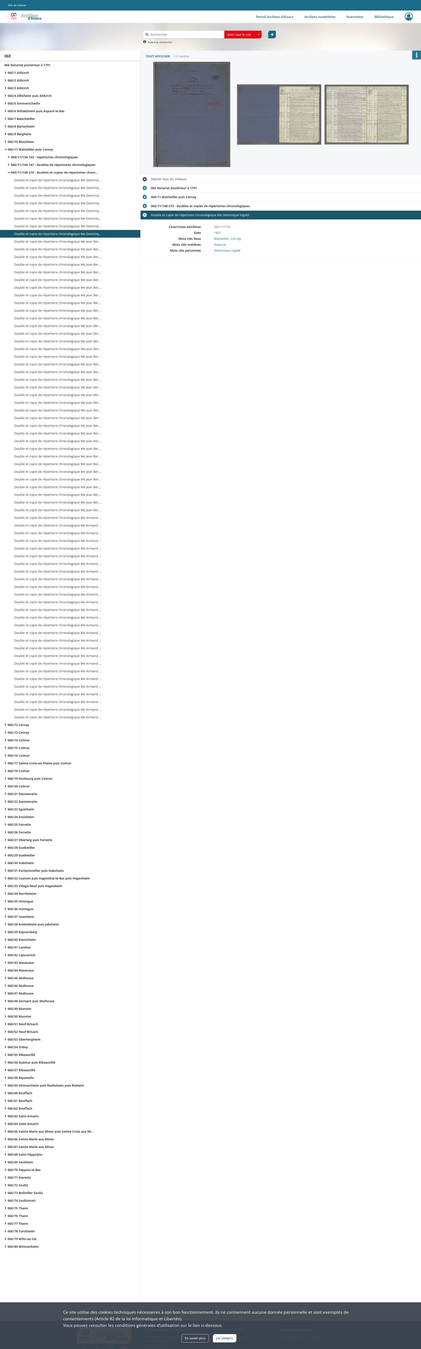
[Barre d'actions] (416, 55)
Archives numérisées (319, 16)
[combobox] (243, 35)
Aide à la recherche (160, 42)
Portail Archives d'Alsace (274, 16)
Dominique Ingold (227, 250)
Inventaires (355, 16)
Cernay (236, 239)
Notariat (220, 244)
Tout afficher (158, 56)
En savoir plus (195, 1338)
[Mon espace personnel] (408, 17)
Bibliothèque (384, 16)
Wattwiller (221, 239)
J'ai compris (224, 1338)
